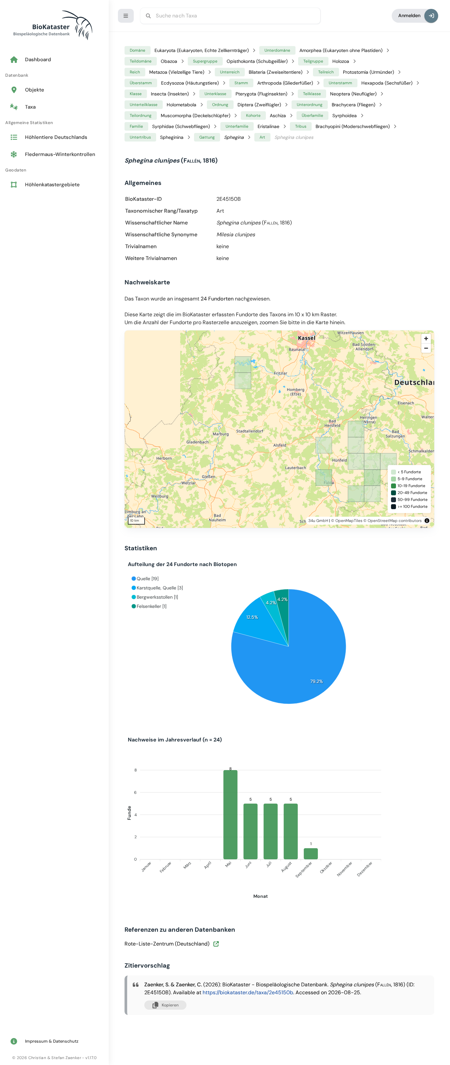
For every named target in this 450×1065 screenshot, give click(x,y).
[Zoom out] (426, 348)
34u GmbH (318, 520)
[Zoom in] (426, 338)
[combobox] (230, 16)
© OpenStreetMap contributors (392, 520)
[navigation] (54, 122)
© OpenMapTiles (346, 520)
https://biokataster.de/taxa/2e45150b (248, 992)
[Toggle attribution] (427, 521)
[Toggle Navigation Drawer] (126, 16)
